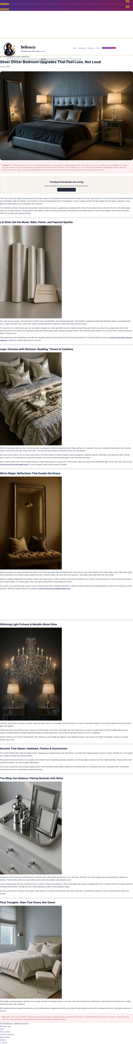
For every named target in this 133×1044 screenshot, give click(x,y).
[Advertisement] (66, 24)
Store (2, 1029)
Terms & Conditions (7, 1034)
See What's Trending (66, 190)
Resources (91, 48)
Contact (3, 1040)
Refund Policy (5, 1037)
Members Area (5, 1026)
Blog (98, 48)
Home (74, 48)
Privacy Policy (5, 1032)
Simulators (82, 48)
